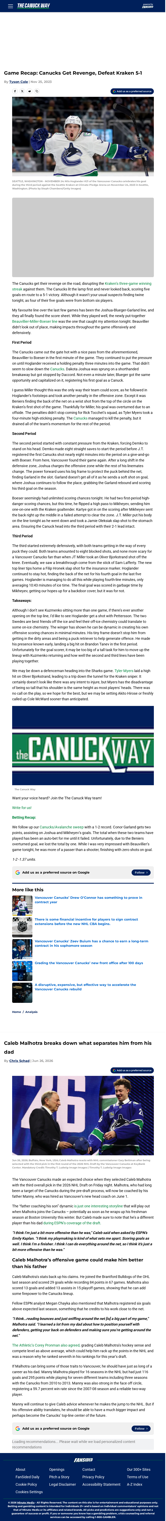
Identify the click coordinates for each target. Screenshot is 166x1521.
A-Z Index (134, 1484)
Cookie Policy (26, 1484)
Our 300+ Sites (138, 1469)
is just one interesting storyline (98, 1206)
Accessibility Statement (101, 1484)
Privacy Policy (93, 1477)
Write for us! (22, 808)
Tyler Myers (124, 671)
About (20, 1469)
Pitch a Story (59, 1477)
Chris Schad (19, 1061)
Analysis (31, 1012)
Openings (56, 1469)
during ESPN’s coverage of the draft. (72, 1223)
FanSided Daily (27, 1477)
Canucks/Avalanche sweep (62, 827)
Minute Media (25, 1502)
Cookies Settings (29, 1492)
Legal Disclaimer (62, 1484)
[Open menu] (10, 6)
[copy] (37, 91)
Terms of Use (137, 1477)
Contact (88, 1469)
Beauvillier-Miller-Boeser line (34, 321)
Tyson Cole (18, 82)
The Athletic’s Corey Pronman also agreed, (46, 1345)
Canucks (57, 369)
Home (16, 1012)
